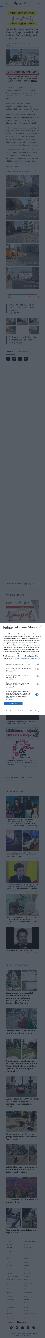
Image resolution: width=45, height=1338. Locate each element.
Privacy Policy (34, 711)
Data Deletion (10, 711)
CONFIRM (13, 703)
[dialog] (22, 669)
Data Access (22, 711)
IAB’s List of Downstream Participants (25, 658)
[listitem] (22, 664)
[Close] (41, 627)
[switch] (37, 669)
